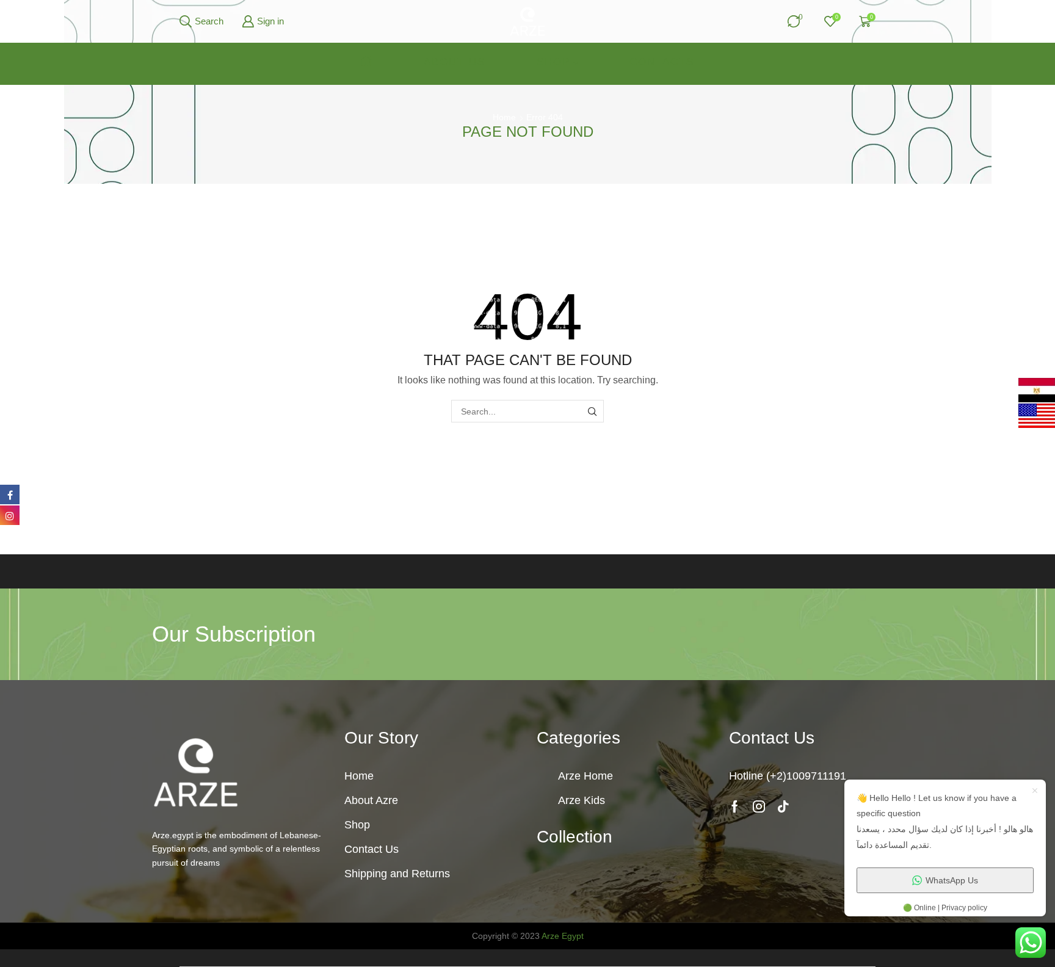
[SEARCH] (592, 411)
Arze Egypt (563, 936)
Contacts (661, 62)
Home (504, 117)
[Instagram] (759, 806)
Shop (553, 62)
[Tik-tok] (783, 806)
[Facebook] (735, 806)
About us (454, 62)
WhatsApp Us (952, 880)
